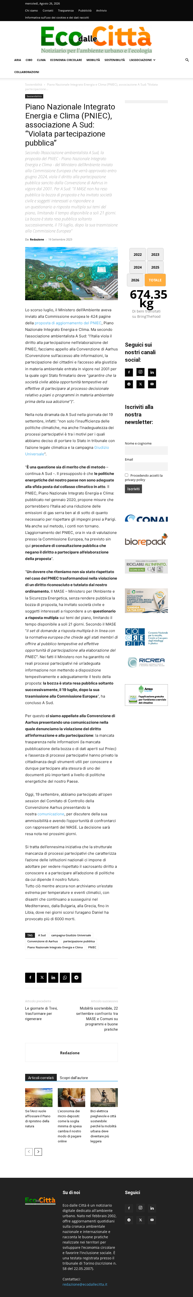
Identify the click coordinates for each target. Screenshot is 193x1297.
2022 (138, 254)
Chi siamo (31, 10)
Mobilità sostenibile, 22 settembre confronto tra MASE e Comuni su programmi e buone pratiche (97, 1019)
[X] (42, 978)
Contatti (48, 10)
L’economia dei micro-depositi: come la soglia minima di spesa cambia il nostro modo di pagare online (70, 1126)
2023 (155, 254)
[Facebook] (30, 978)
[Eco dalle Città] (96, 37)
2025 (155, 267)
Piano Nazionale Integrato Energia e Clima (55, 947)
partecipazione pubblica (79, 941)
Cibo (29, 60)
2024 (138, 267)
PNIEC (92, 947)
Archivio (101, 10)
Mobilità (93, 60)
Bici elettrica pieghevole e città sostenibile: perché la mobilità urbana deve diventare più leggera (103, 1126)
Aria (17, 60)
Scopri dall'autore (74, 1078)
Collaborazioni (26, 72)
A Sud (42, 935)
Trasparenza (66, 10)
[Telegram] (76, 978)
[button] (187, 60)
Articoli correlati (41, 1078)
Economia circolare (66, 60)
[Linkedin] (53, 978)
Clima (41, 60)
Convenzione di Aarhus (42, 941)
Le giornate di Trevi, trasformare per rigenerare (41, 1013)
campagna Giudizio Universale (71, 935)
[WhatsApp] (65, 978)
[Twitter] (140, 384)
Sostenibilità (115, 60)
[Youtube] (152, 384)
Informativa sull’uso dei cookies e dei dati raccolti (57, 17)
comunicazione (50, 814)
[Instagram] (140, 372)
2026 (135, 280)
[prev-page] (29, 1152)
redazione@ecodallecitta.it (85, 1284)
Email (129, 459)
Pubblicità (84, 10)
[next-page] (38, 1152)
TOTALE (155, 280)
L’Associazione (140, 60)
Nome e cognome (138, 443)
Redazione (37, 239)
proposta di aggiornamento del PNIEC (68, 323)
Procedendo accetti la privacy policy (144, 477)
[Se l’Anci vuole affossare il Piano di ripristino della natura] (39, 1097)
